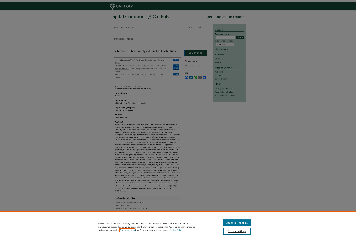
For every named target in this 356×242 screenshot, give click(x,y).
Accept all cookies (237, 222)
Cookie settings (127, 230)
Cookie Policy (176, 230)
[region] (178, 226)
